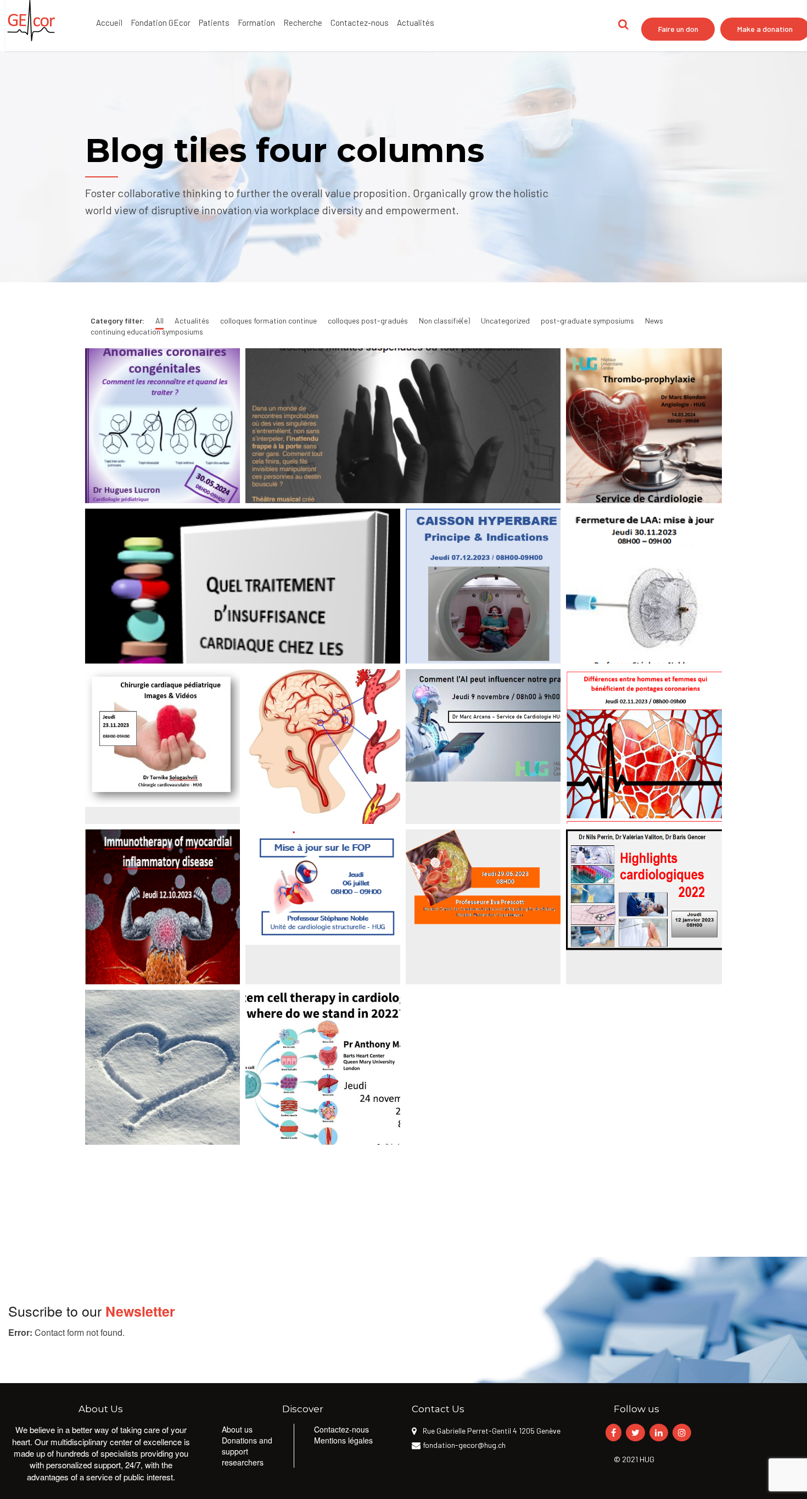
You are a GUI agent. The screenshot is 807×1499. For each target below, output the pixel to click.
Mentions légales (343, 1440)
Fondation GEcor (160, 22)
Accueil (109, 22)
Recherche (302, 22)
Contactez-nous (359, 22)
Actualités (415, 22)
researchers (243, 1462)
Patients (214, 22)
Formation (256, 22)
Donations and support (247, 1446)
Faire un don (678, 29)
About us (237, 1429)
